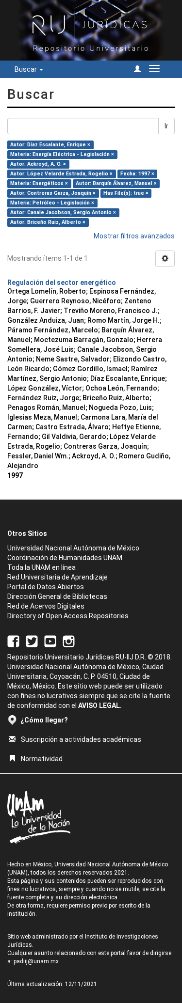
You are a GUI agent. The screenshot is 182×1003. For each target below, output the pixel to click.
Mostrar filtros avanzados (134, 236)
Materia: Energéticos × (39, 183)
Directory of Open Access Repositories (68, 616)
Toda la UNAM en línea (41, 567)
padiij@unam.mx (36, 961)
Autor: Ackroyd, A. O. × (38, 164)
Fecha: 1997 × (137, 174)
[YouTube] (50, 640)
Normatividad (42, 759)
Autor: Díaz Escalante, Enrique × (50, 144)
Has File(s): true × (126, 193)
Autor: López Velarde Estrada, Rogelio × (61, 174)
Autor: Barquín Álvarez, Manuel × (116, 183)
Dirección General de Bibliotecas (57, 596)
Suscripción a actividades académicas (81, 739)
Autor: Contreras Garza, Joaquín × (53, 193)
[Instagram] (69, 640)
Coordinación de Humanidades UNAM (64, 558)
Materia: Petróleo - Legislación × (52, 203)
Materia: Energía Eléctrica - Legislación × (62, 154)
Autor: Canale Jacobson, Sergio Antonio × (63, 212)
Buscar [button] (26, 69)
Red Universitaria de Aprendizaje (57, 577)
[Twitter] (32, 640)
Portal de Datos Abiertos (45, 587)
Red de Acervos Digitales (45, 606)
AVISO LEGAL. (100, 705)
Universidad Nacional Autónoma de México (73, 548)
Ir (166, 126)
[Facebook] (13, 640)
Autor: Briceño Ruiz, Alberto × (47, 222)
